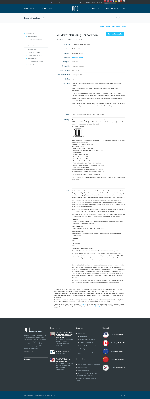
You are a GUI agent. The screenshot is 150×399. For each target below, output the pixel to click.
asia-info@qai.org (120, 367)
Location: (67, 53)
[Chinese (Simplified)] (105, 1)
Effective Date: (65, 70)
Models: (67, 190)
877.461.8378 (46, 2)
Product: (67, 114)
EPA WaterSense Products (36, 61)
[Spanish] (121, 1)
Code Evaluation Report (36, 39)
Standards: (66, 83)
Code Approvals (84, 349)
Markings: (67, 119)
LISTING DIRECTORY (49, 8)
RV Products (31, 65)
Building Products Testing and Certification (89, 364)
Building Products (32, 36)
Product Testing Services (86, 342)
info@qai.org (57, 2)
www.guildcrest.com (78, 57)
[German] (116, 1)
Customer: (66, 44)
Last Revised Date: (63, 74)
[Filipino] (111, 1)
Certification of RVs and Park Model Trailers (86, 379)
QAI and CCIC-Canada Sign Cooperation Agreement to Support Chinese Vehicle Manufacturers (64, 335)
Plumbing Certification (83, 370)
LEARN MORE (28, 351)
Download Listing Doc (115, 34)
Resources (111, 8)
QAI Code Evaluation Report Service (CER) (88, 352)
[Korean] (124, 1)
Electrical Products (33, 49)
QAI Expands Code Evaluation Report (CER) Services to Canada (63, 359)
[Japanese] (119, 1)
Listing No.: (66, 61)
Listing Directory (30, 33)
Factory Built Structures (34, 52)
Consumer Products (33, 46)
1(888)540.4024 (118, 335)
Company (92, 8)
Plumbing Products (33, 58)
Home (95, 18)
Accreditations (83, 336)
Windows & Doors (34, 43)
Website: (67, 57)
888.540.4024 (32, 2)
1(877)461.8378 (120, 343)
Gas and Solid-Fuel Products (35, 55)
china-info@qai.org (119, 359)
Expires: (67, 79)
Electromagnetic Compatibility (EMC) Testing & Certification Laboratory (86, 374)
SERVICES (28, 8)
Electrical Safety (82, 367)
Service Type (81, 333)
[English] (108, 1)
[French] (113, 1)
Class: (68, 49)
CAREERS (99, 2)
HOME (88, 2)
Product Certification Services (87, 339)
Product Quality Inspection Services (89, 346)
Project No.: (66, 66)
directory (102, 18)
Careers (27, 359)
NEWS (93, 2)
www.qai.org (83, 304)
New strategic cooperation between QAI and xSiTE (64, 350)
